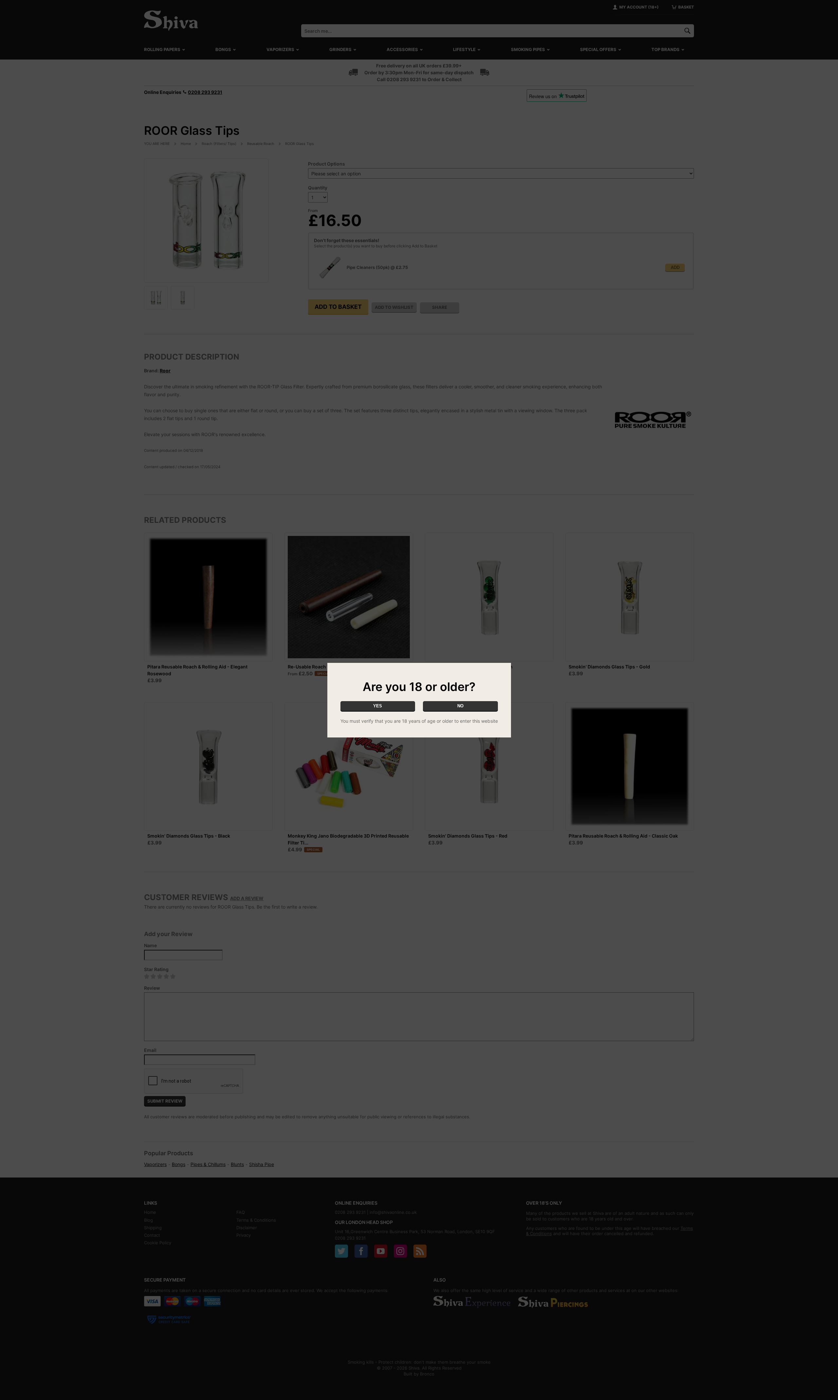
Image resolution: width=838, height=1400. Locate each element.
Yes (377, 705)
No (460, 705)
